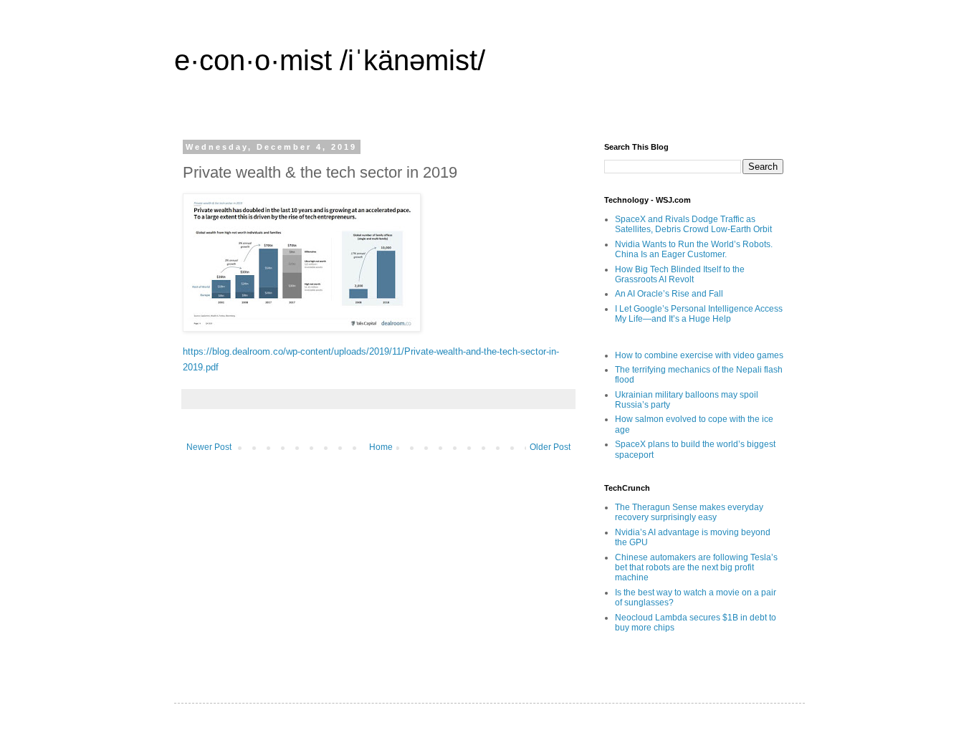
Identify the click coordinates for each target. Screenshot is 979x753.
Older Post (550, 447)
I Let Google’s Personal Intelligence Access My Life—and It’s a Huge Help (699, 314)
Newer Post (208, 447)
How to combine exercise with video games (699, 355)
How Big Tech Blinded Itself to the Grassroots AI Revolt (680, 274)
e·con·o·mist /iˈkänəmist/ (329, 60)
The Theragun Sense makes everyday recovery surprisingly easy (689, 512)
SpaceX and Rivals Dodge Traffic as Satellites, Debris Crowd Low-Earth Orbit (693, 224)
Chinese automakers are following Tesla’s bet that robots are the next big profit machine (696, 567)
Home (381, 447)
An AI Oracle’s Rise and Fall (669, 294)
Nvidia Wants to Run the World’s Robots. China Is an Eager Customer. (694, 249)
